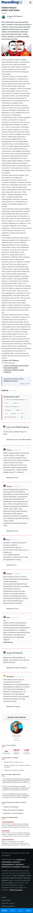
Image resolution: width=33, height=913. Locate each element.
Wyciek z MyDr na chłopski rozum (13, 762)
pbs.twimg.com (8, 642)
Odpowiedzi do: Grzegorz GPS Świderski (16, 667)
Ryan (8, 617)
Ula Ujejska (8, 410)
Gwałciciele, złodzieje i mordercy (14, 370)
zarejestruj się (16, 379)
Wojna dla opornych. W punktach (14, 810)
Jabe (23, 417)
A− (20, 910)
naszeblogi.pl (19, 864)
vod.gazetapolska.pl (8, 864)
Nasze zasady (6, 900)
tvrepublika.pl (17, 866)
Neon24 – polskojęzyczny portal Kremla (16, 365)
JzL (6, 413)
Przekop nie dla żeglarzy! (11, 807)
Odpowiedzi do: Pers (11, 565)
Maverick (14, 413)
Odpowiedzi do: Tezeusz (12, 477)
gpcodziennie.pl (7, 866)
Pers (23, 413)
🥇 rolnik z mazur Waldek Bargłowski (15, 399)
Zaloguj (6, 379)
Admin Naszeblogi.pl (11, 417)
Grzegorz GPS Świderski (14, 16)
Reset (28, 910)
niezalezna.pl (20, 859)
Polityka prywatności (8, 906)
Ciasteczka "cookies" (8, 903)
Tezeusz (19, 410)
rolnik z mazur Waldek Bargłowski (17, 427)
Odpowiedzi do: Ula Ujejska (13, 706)
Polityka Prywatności (16, 890)
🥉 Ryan (16, 403)
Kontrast (4, 910)
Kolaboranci (7, 372)
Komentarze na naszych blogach (13, 813)
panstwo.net (16, 862)
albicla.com (25, 866)
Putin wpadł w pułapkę (11, 367)
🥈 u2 (7, 403)
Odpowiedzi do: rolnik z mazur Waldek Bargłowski (19, 439)
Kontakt (4, 897)
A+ (12, 910)
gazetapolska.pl (6, 862)
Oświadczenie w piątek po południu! (14, 770)
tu (15, 875)
